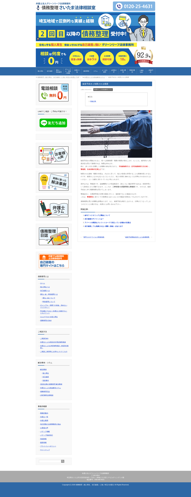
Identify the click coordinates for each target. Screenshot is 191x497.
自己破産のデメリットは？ (94, 219)
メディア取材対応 (46, 435)
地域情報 (43, 439)
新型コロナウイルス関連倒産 (94, 237)
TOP (58, 77)
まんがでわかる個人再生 (49, 317)
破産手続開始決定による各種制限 (137, 237)
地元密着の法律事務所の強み (50, 424)
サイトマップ (45, 450)
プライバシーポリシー (48, 446)
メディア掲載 (45, 431)
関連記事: (93, 101)
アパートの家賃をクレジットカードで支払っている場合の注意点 (108, 222)
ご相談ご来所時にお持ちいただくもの (53, 351)
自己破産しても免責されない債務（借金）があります (104, 226)
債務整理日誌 (45, 391)
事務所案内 (132, 71)
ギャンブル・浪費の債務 (68, 71)
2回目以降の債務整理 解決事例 (51, 384)
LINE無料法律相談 (46, 395)
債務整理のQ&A (46, 320)
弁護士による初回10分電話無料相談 (53, 342)
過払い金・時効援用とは (49, 294)
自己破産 (49, 71)
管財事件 (45, 380)
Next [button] (152, 39)
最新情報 (43, 442)
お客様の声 (114, 71)
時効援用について (48, 301)
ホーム (42, 283)
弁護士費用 (123, 71)
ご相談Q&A (141, 71)
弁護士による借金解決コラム (103, 89)
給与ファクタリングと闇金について (97, 215)
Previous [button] (38, 39)
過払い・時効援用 (59, 71)
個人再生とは (45, 287)
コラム (95, 71)
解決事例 (86, 71)
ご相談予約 (150, 71)
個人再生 (40, 71)
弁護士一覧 (77, 71)
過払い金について (48, 298)
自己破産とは (45, 290)
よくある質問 (104, 71)
